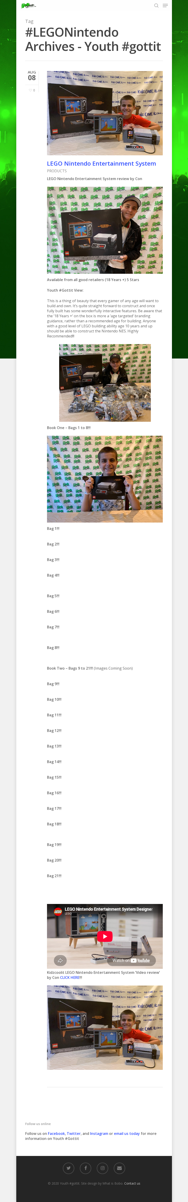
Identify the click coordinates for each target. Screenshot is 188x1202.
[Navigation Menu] (165, 5)
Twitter (74, 1133)
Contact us (132, 1183)
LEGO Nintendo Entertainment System (101, 163)
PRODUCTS (57, 170)
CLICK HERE (69, 977)
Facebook (56, 1133)
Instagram (99, 1133)
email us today (127, 1133)
